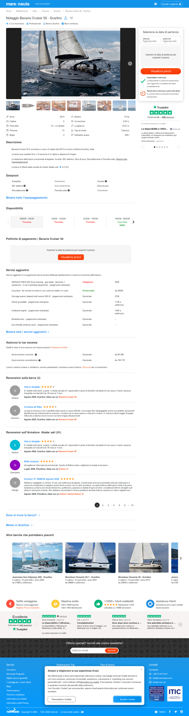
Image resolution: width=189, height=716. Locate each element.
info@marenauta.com (162, 677)
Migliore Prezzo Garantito (27, 607)
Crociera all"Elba (33, 406)
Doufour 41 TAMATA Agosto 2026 (41, 478)
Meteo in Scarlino (18, 525)
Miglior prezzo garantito (17, 677)
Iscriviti (111, 650)
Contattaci (153, 669)
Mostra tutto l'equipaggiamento (26, 197)
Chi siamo (11, 669)
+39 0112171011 (160, 673)
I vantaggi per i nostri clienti (19, 682)
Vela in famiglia (32, 386)
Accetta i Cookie (127, 699)
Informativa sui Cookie (17, 698)
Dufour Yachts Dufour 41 (72, 493)
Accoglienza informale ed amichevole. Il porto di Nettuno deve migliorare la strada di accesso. (66, 465)
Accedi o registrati (170, 3)
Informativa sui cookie (89, 681)
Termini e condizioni (15, 694)
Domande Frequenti (15, 673)
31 (132, 505)
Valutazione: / (119, 606)
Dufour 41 (63, 468)
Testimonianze (13, 690)
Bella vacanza (31, 461)
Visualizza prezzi (71, 257)
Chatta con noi (159, 682)
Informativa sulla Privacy (18, 702)
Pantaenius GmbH (59, 347)
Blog (9, 686)
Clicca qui (86, 367)
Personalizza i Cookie (61, 699)
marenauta (17, 3)
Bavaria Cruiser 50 (68, 396)
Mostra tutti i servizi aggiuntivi (26, 332)
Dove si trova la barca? (21, 515)
